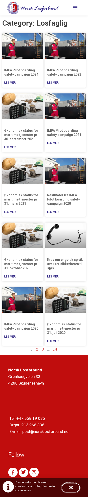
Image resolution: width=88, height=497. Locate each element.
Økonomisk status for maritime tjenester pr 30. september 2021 (21, 135)
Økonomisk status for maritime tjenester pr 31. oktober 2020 (21, 264)
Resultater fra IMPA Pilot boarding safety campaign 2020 (63, 199)
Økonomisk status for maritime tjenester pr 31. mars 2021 (21, 199)
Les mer (10, 82)
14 (55, 349)
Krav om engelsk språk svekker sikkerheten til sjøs (65, 264)
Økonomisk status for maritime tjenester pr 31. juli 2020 (64, 328)
